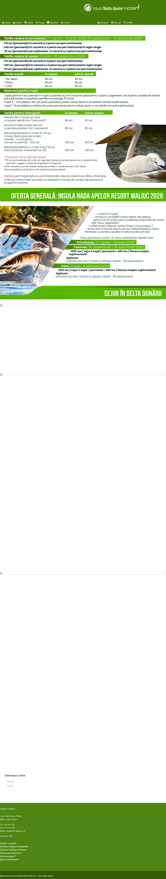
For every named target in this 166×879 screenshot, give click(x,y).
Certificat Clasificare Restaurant (14, 846)
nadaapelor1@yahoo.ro (15, 831)
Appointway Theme (8, 875)
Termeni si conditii (8, 843)
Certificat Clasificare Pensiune (13, 849)
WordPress (31, 875)
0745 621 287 (9, 824)
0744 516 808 (9, 827)
